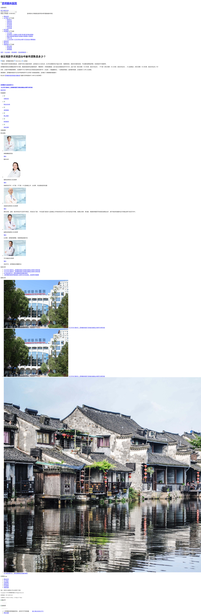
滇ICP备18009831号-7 (38, 611)
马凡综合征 (27, 39)
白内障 (19, 34)
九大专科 (9, 33)
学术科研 (9, 24)
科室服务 (6, 31)
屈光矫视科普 (22, 52)
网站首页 (6, 16)
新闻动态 (6, 41)
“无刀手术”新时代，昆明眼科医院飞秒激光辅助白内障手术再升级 (17, 87)
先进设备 (9, 28)
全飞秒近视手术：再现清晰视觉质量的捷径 (16, 273)
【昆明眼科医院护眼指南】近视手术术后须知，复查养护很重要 (21, 275)
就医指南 (6, 44)
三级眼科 (18, 13)
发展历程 (9, 21)
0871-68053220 (5, 10)
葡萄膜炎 (32, 39)
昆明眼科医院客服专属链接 (12, 75)
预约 (5, 156)
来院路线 (9, 49)
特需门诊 (9, 38)
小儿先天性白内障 (19, 39)
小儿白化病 (10, 39)
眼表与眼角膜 (10, 36)
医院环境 (9, 26)
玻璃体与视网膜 (23, 36)
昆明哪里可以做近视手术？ (7, 85)
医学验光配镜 (29, 34)
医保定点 (24, 13)
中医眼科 (30, 36)
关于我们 (6, 18)
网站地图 (6, 613)
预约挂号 (6, 42)
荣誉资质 (9, 23)
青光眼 (23, 34)
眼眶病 (17, 36)
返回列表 (3, 90)
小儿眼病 (14, 34)
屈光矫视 (9, 34)
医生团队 (6, 29)
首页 (2, 52)
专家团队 (6, 582)
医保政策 (9, 47)
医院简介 (9, 19)
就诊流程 (9, 46)
